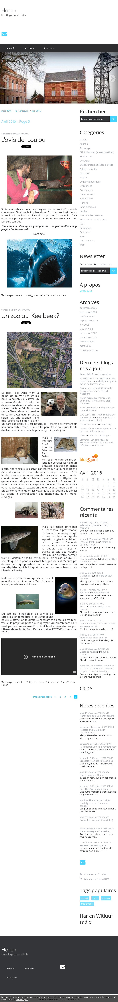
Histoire (84, 202)
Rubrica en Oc (96, 431)
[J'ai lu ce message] (115, 997)
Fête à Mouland (88, 407)
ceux (95, 898)
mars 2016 (6, 110)
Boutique (84, 160)
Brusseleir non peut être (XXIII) (96, 819)
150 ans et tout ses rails (96, 577)
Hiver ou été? (99, 637)
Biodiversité (86, 156)
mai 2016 (36, 110)
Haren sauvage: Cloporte (93, 774)
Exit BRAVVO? (101, 592)
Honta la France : (88, 424)
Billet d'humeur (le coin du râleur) (97, 152)
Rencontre (85, 232)
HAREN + (85, 592)
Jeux (82, 223)
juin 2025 (84, 324)
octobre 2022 (87, 341)
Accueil (10, 48)
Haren (8, 10)
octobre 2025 (87, 316)
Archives (29, 48)
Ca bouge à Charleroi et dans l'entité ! (97, 419)
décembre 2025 (88, 307)
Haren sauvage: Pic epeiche (94, 831)
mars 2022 (85, 345)
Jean (82, 606)
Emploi (83, 177)
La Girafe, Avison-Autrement (97, 444)
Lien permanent (13, 295)
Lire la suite (86, 290)
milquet (106, 898)
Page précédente (42, 696)
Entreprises (86, 185)
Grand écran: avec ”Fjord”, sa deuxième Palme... (95, 399)
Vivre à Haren (87, 240)
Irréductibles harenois (91, 215)
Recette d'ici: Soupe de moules (96, 788)
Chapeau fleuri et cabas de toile (96, 164)
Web (82, 244)
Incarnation (105, 374)
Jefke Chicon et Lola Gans (53, 295)
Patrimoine (85, 227)
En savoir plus (22, 999)
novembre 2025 (88, 312)
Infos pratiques (88, 206)
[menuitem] (10, 48)
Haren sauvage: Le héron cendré (97, 715)
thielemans (87, 903)
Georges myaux (88, 651)
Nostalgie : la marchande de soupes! (94, 804)
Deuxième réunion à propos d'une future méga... (97, 670)
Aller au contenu (9, 2)
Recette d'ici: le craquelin (93, 845)
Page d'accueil (21, 110)
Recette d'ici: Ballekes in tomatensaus (92, 731)
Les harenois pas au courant (95, 608)
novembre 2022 (88, 337)
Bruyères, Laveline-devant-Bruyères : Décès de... (94, 441)
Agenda (84, 143)
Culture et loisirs (88, 169)
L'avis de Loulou (23, 139)
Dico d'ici (84, 173)
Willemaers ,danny (89, 525)
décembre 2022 (88, 333)
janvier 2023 (86, 328)
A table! (84, 139)
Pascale (84, 668)
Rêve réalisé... (87, 374)
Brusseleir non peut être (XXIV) (96, 760)
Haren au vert (87, 194)
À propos (49, 48)
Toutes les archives (89, 350)
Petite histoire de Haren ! (96, 543)
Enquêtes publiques (90, 181)
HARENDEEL (86, 198)
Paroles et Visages (100, 435)
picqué (84, 898)
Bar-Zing (106, 424)
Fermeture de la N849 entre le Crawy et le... (96, 389)
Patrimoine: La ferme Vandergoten (98, 746)
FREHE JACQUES (88, 558)
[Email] (4, 34)
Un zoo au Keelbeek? (30, 315)
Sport (83, 236)
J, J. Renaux (85, 575)
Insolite (84, 211)
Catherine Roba (88, 623)
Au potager (86, 148)
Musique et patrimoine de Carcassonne (98, 382)
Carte (86, 688)
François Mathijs (88, 541)
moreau (84, 637)
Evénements (86, 190)
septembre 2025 (89, 320)
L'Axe (82, 435)
